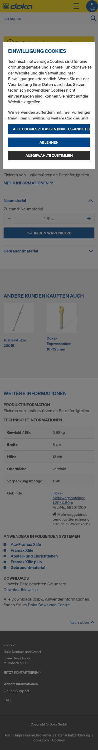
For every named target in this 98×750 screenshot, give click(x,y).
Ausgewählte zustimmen (49, 155)
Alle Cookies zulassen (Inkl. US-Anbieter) (51, 129)
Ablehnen (49, 142)
